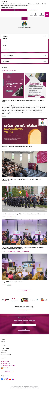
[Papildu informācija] (7, 367)
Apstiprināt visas (20, 9)
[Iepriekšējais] (2, 300)
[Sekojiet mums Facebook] (2, 379)
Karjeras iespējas (8, 55)
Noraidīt (7, 9)
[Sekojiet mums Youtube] (10, 379)
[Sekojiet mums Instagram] (7, 379)
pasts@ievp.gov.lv (6, 363)
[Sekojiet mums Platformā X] (5, 379)
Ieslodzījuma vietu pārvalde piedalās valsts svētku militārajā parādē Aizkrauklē (24, 214)
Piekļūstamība (4, 350)
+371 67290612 (6, 361)
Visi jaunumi (24, 290)
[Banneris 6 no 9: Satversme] (5, 299)
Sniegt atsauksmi (24, 310)
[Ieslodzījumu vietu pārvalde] (8, 14)
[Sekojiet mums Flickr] (13, 379)
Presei (14, 216)
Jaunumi (3, 115)
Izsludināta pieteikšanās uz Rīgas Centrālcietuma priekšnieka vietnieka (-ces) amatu (23, 100)
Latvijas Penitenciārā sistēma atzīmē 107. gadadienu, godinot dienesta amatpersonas (21, 180)
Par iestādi (6, 61)
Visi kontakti (7, 371)
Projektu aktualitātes (25, 251)
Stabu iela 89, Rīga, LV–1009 (9, 365)
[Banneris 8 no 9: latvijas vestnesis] (24, 299)
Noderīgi (5, 36)
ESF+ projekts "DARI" (11, 251)
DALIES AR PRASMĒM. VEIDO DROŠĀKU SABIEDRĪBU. (17, 146)
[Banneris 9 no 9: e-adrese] (34, 299)
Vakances (3, 339)
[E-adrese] (3, 368)
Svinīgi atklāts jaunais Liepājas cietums (12, 282)
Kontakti (3, 341)
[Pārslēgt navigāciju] (47, 14)
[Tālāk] (46, 300)
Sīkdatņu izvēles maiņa (6, 354)
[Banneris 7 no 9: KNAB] (15, 299)
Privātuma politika (5, 348)
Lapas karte (3, 352)
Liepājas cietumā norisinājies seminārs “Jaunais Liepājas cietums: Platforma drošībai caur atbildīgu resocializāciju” (23, 247)
